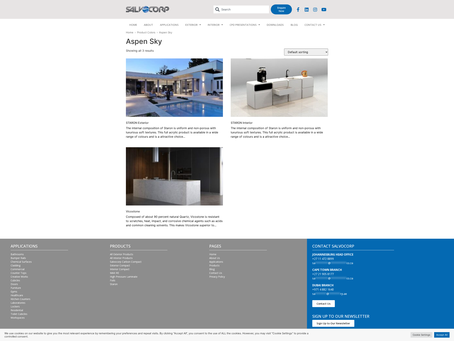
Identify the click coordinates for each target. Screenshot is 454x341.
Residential (17, 310)
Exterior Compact (120, 265)
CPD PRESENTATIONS (243, 24)
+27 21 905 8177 (323, 274)
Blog (212, 269)
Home (129, 32)
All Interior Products (121, 258)
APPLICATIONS (169, 24)
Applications (216, 261)
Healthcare (17, 295)
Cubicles (15, 280)
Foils (112, 280)
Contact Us (215, 273)
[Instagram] (315, 9)
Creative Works (19, 276)
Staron (114, 284)
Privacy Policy (217, 276)
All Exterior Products (121, 254)
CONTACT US (312, 24)
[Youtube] (323, 9)
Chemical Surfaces (21, 261)
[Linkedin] (306, 9)
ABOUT (148, 24)
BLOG (294, 24)
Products (214, 265)
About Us (214, 258)
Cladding (15, 265)
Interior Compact (119, 269)
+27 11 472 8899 (323, 259)
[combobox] (241, 9)
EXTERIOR (191, 24)
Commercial (17, 269)
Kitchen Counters (20, 299)
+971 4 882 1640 (323, 289)
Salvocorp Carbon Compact (126, 261)
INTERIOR (214, 24)
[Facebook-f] (298, 9)
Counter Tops (18, 273)
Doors (14, 284)
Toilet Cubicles (19, 314)
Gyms (14, 291)
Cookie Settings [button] (421, 334)
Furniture (16, 287)
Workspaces (18, 317)
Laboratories (18, 302)
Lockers (15, 306)
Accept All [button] (441, 334)
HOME (133, 24)
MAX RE (114, 273)
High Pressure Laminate (123, 276)
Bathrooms (17, 254)
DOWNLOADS (275, 24)
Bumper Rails (18, 258)
